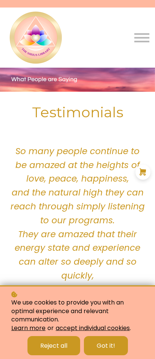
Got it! (106, 345)
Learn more (28, 328)
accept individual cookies (93, 328)
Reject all (53, 345)
